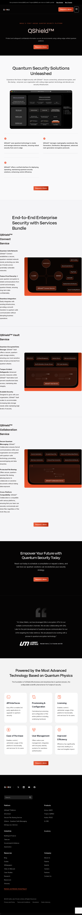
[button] (76, 9)
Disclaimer (36, 902)
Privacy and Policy (9, 902)
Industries (7, 831)
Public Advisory (45, 902)
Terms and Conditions (23, 902)
